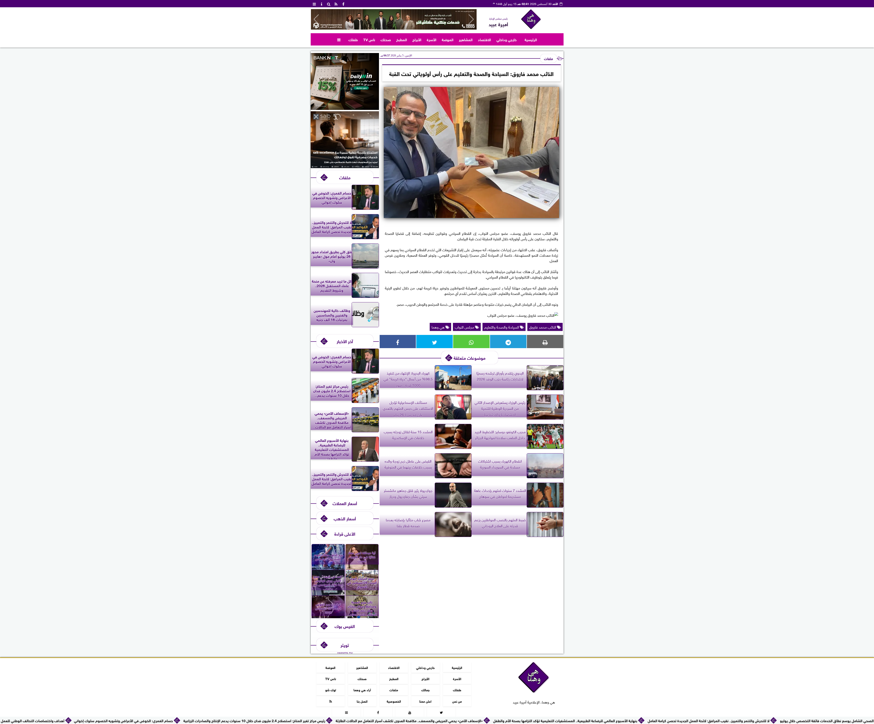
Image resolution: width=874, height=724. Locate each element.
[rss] (336, 3)
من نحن (457, 701)
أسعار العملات (345, 503)
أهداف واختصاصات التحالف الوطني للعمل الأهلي (81, 720)
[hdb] (394, 19)
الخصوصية (393, 701)
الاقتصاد (484, 39)
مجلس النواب (465, 327)
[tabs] (314, 3)
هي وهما (438, 327)
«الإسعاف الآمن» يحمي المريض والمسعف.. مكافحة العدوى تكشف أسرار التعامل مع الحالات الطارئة (462, 720)
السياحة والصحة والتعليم (502, 327)
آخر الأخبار (345, 341)
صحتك (386, 39)
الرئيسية (531, 39)
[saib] (345, 166)
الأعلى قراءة (344, 533)
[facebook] (343, 3)
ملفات (548, 58)
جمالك (425, 689)
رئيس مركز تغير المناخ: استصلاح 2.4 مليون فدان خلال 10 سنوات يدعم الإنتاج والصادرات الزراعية (308, 720)
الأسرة (431, 39)
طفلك (353, 39)
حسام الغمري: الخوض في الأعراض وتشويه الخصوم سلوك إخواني (176, 720)
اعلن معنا (425, 701)
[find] (329, 3)
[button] (316, 19)
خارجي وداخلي (506, 39)
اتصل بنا (362, 701)
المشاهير (466, 39)
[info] (321, 3)
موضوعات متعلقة (469, 357)
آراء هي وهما (362, 689)
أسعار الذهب (345, 518)
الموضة (447, 39)
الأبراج (416, 39)
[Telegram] (508, 341)
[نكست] (345, 108)
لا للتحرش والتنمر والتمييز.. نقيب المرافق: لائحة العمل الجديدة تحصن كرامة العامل (762, 720)
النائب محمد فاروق (543, 327)
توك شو (330, 689)
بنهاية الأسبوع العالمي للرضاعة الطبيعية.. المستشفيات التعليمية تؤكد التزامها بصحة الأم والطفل (619, 720)
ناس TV (369, 39)
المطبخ (401, 39)
